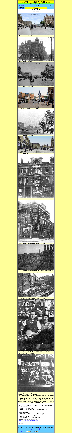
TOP (21, 431)
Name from (21, 8)
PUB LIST (21, 5)
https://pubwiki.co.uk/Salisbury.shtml (28, 420)
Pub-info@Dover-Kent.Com (36, 429)
